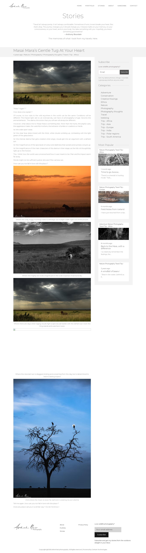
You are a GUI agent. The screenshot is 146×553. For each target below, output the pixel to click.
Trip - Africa (106, 121)
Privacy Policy (83, 525)
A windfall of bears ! (110, 271)
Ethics (104, 102)
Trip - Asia (106, 124)
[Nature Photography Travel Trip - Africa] (113, 157)
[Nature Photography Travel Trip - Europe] (113, 194)
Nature (104, 105)
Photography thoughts (112, 111)
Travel (104, 115)
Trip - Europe (107, 127)
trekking (105, 118)
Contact (133, 6)
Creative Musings (109, 99)
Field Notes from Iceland (112, 209)
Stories (101, 6)
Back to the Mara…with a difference (112, 247)
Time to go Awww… (110, 172)
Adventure (106, 92)
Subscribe (122, 6)
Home (79, 6)
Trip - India (106, 130)
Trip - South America (111, 137)
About (111, 6)
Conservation (107, 96)
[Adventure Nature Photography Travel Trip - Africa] (113, 231)
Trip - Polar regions (110, 134)
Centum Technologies (99, 549)
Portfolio (89, 6)
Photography (107, 108)
